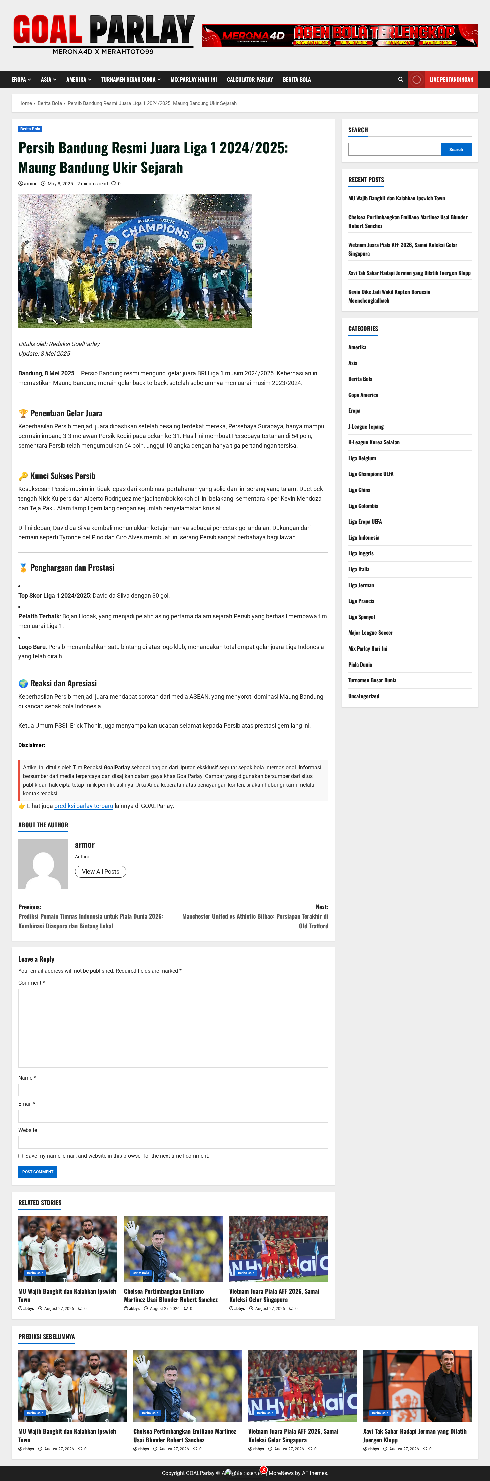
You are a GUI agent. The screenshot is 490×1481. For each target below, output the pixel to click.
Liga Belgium (362, 458)
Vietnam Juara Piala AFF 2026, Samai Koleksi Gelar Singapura (274, 1295)
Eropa (19, 79)
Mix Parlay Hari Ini (194, 79)
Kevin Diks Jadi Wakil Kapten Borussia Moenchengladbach (389, 296)
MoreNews (281, 1473)
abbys (28, 1308)
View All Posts (100, 871)
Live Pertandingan (451, 79)
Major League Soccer (370, 632)
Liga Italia (358, 569)
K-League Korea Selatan (374, 442)
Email (26, 1104)
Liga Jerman (361, 585)
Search (358, 130)
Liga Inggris (361, 553)
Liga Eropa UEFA (365, 521)
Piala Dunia (360, 664)
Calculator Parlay (250, 79)
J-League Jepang (366, 426)
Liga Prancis (361, 601)
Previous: (90, 916)
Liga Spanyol (361, 617)
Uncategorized (363, 696)
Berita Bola (297, 79)
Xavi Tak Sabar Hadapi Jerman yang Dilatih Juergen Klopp (409, 273)
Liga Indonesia (363, 537)
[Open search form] (400, 79)
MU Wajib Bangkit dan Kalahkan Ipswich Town (67, 1295)
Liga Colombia (363, 506)
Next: (255, 916)
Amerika (76, 79)
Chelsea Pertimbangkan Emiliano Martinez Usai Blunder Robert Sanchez (171, 1295)
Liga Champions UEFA (371, 474)
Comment (31, 983)
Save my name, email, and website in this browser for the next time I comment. (117, 1156)
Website (27, 1130)
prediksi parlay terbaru (83, 805)
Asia (46, 79)
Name (27, 1078)
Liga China (359, 490)
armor (30, 183)
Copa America (363, 395)
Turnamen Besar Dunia (128, 79)
